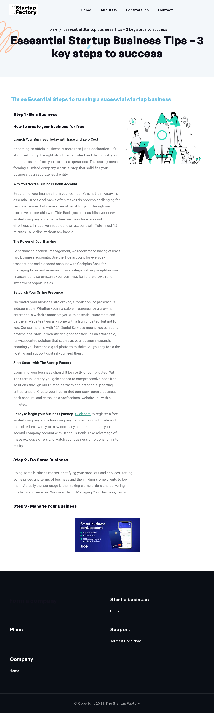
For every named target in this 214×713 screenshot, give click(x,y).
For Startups (137, 10)
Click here (83, 414)
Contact (165, 10)
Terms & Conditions (126, 641)
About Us (109, 10)
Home (86, 10)
